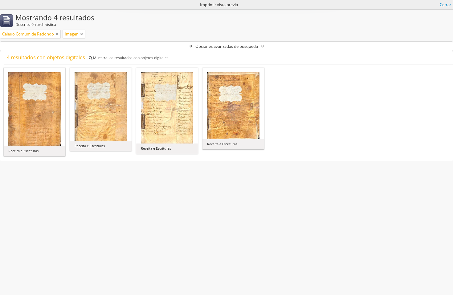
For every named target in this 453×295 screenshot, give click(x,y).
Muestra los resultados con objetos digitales (130, 57)
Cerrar (445, 4)
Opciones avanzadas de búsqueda (226, 46)
